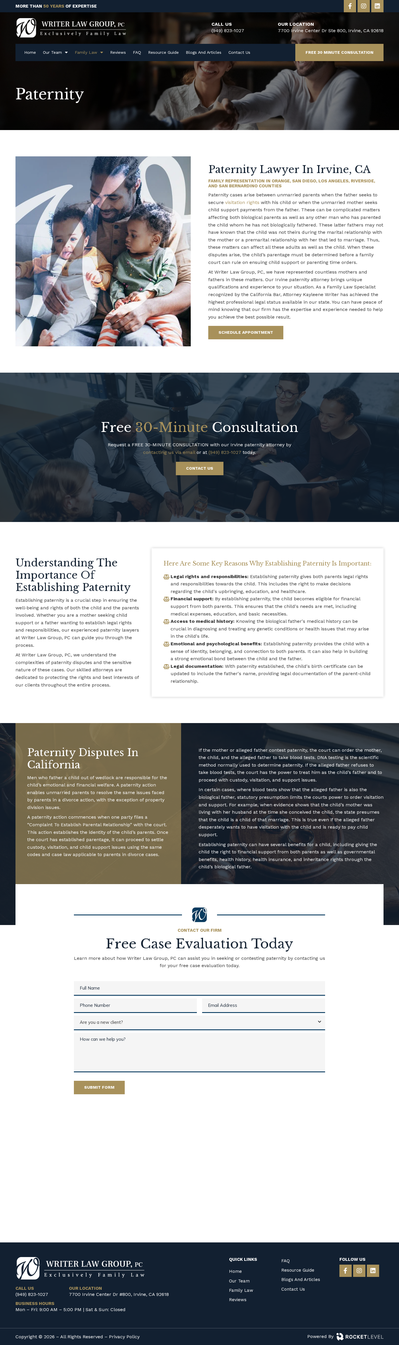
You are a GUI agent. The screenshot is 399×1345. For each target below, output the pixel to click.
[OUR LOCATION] (267, 28)
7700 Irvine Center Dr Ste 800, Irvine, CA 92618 (331, 30)
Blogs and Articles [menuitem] (203, 52)
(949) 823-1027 (227, 30)
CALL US (221, 24)
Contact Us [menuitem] (239, 52)
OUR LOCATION (296, 24)
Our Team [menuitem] (52, 52)
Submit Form (99, 1087)
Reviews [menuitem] (118, 52)
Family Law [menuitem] (86, 52)
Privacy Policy (124, 1336)
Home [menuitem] (30, 52)
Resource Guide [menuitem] (163, 52)
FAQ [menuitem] (137, 52)
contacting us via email (169, 452)
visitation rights (242, 202)
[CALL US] (201, 28)
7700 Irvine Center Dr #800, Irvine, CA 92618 (119, 1294)
